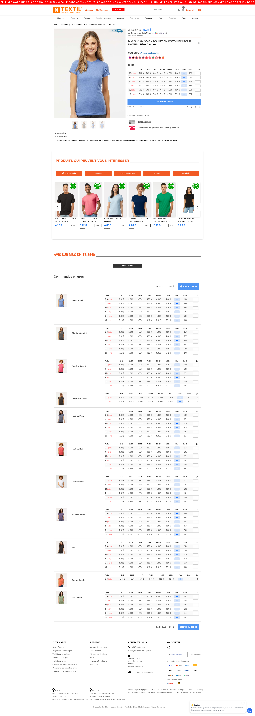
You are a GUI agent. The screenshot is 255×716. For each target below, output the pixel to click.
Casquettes (134, 18)
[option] (90, 73)
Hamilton (164, 689)
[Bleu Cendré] (136, 57)
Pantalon (148, 18)
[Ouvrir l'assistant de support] (249, 710)
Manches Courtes (127, 173)
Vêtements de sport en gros (64, 671)
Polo (160, 18)
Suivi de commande (144, 672)
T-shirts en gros (59, 661)
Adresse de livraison (98, 654)
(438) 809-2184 (138, 647)
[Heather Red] (146, 57)
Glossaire (94, 664)
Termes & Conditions (98, 661)
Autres (195, 18)
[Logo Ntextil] (67, 10)
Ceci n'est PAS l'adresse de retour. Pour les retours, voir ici (70, 699)
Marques (60, 18)
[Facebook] (187, 107)
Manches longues (103, 18)
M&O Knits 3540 (61, 137)
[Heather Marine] (143, 57)
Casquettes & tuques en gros (64, 664)
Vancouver (150, 692)
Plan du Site (128, 707)
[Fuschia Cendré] (149, 57)
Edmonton (140, 692)
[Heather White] (156, 57)
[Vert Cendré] (153, 57)
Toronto (173, 689)
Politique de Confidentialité (100, 707)
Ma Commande (103, 10)
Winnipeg (161, 692)
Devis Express (144, 122)
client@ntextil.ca (135, 661)
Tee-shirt (74, 18)
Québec (146, 689)
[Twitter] (191, 107)
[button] (179, 10)
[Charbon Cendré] (140, 57)
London (191, 689)
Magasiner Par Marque (62, 651)
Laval (139, 689)
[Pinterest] (195, 107)
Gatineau (155, 689)
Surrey (176, 692)
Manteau (120, 18)
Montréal (132, 689)
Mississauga (186, 692)
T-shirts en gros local (61, 654)
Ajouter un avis (127, 266)
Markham (197, 692)
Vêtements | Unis (69, 173)
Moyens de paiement (98, 647)
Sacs (184, 18)
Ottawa (199, 689)
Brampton (182, 689)
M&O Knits (186, 173)
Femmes (157, 173)
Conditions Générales (116, 707)
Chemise (172, 18)
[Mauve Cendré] (130, 57)
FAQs (92, 657)
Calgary (131, 692)
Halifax (169, 692)
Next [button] (92, 76)
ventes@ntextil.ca (135, 666)
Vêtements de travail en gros (64, 668)
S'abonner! (196, 654)
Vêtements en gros (60, 657)
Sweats (87, 18)
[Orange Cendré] (163, 57)
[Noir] (133, 57)
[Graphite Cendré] (159, 57)
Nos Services (95, 651)
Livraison (89, 10)
